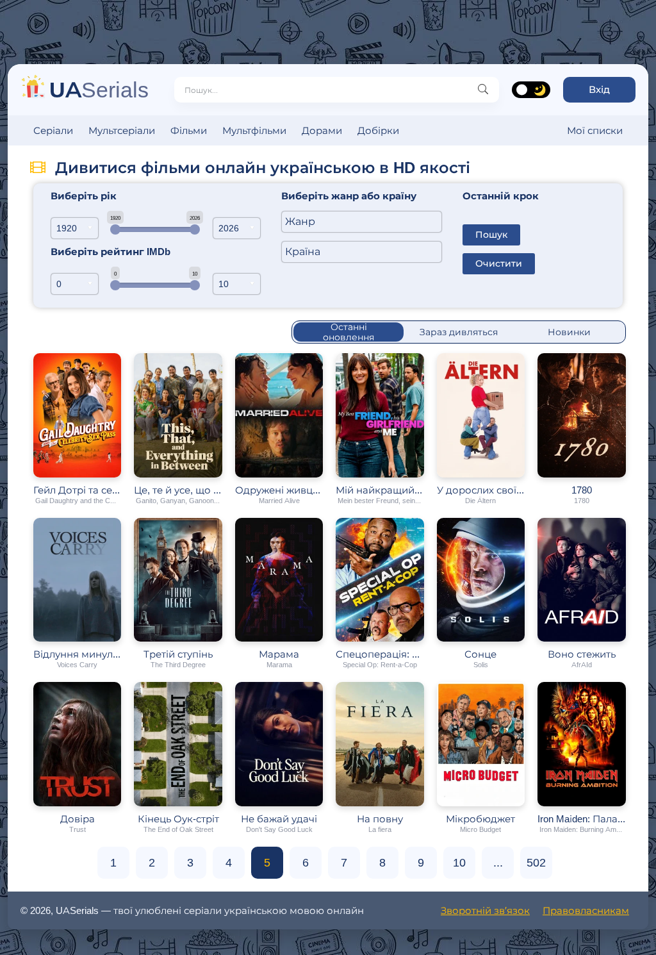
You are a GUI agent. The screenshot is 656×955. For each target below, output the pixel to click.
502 (536, 863)
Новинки (569, 332)
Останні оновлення (348, 332)
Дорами (322, 130)
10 (459, 863)
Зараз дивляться (459, 332)
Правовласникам (586, 910)
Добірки (378, 130)
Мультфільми (254, 130)
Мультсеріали (121, 130)
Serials (99, 89)
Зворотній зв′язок (485, 910)
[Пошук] (483, 90)
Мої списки (595, 130)
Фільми (188, 130)
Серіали (53, 130)
